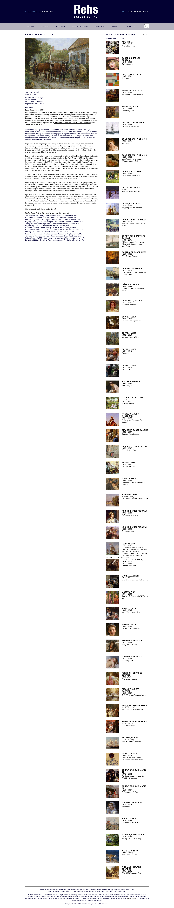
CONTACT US (130, 26)
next (147, 37)
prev (143, 37)
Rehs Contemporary (138, 12)
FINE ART (30, 26)
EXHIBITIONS (100, 26)
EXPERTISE (60, 26)
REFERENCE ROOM (80, 26)
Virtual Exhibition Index (115, 38)
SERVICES (45, 26)
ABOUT (115, 26)
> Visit (124, 12)
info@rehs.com (132, 898)
